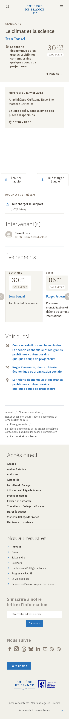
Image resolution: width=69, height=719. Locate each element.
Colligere (17, 562)
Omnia (15, 552)
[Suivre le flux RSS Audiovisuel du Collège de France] (59, 648)
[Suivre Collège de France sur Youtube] (45, 648)
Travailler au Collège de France (25, 506)
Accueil (9, 412)
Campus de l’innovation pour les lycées (33, 584)
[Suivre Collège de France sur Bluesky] (30, 648)
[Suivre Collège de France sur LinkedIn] (38, 648)
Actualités (13, 479)
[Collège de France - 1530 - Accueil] (34, 9)
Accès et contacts (19, 703)
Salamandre (18, 557)
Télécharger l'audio (55, 179)
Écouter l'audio (16, 179)
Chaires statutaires (29, 412)
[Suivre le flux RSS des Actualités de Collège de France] (52, 648)
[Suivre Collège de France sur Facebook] (9, 648)
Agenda (11, 463)
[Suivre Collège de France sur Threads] (23, 648)
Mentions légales (40, 703)
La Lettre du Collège (18, 485)
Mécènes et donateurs (20, 522)
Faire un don (19, 666)
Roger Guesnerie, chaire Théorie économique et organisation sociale (37, 369)
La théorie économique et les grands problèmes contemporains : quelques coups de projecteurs (37, 384)
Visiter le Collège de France (23, 517)
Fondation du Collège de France (29, 568)
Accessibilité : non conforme (34, 710)
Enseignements (18, 424)
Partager (54, 74)
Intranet (16, 547)
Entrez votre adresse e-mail (26, 614)
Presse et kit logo (17, 495)
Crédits (56, 703)
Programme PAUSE (22, 573)
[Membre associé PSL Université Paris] (47, 685)
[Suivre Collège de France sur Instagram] (16, 648)
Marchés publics (16, 511)
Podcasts (12, 474)
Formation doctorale (19, 501)
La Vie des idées (21, 578)
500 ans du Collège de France (24, 490)
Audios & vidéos (16, 469)
